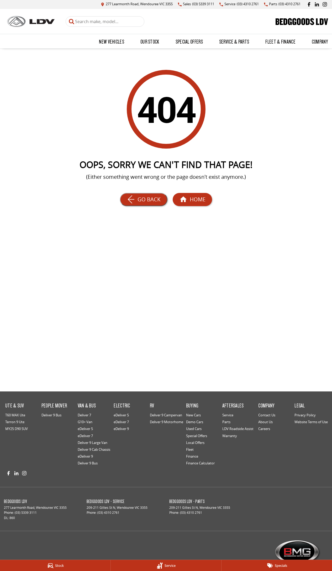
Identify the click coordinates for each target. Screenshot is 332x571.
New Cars (193, 415)
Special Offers (189, 41)
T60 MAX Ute (15, 415)
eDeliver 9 (85, 456)
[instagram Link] (325, 4)
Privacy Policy (305, 415)
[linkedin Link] (317, 4)
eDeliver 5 (85, 428)
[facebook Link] (309, 4)
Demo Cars (194, 422)
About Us (265, 422)
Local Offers (195, 442)
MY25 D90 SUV (16, 428)
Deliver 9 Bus (51, 415)
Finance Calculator (200, 463)
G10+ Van (85, 422)
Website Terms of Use (311, 422)
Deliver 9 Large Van (92, 442)
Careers (264, 428)
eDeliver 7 (85, 435)
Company (320, 41)
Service (227, 415)
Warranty (229, 435)
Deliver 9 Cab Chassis (94, 449)
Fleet (190, 449)
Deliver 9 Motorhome (166, 422)
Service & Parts (234, 41)
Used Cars (194, 428)
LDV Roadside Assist (238, 428)
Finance (192, 456)
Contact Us (266, 415)
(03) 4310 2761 (108, 512)
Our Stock (149, 41)
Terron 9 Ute (14, 422)
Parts (226, 422)
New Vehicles (111, 41)
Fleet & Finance (280, 41)
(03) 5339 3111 (26, 512)
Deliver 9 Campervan (166, 415)
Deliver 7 (84, 415)
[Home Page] (31, 21)
